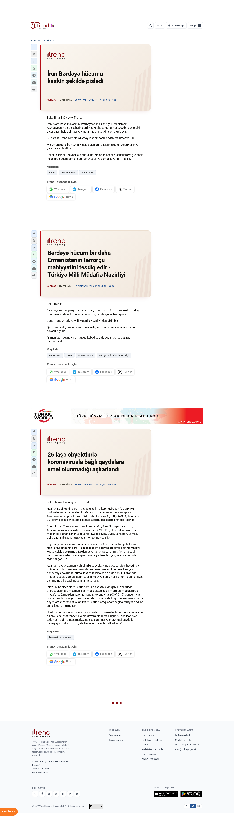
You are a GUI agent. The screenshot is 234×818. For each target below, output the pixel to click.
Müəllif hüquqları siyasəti (187, 744)
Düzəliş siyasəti (149, 754)
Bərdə (52, 172)
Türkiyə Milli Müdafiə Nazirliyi (114, 355)
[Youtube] (56, 794)
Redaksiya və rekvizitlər (153, 740)
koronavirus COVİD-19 (60, 637)
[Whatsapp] (35, 794)
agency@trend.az (40, 772)
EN (187, 806)
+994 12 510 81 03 (40, 769)
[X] (49, 794)
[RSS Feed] (77, 794)
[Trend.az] (42, 25)
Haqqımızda (148, 735)
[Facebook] (42, 794)
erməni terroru (68, 172)
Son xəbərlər (115, 735)
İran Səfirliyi (88, 172)
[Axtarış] (150, 25)
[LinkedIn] (70, 794)
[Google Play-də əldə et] (191, 794)
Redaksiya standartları (153, 749)
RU (198, 806)
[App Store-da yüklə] (166, 794)
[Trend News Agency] (41, 733)
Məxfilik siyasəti (183, 740)
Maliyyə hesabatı (150, 759)
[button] (34, 47)
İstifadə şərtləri (182, 735)
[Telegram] (63, 794)
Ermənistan (55, 355)
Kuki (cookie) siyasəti (185, 749)
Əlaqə (145, 744)
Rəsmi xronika (116, 740)
